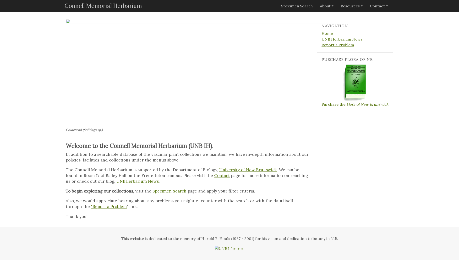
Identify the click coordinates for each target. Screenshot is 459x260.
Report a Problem (338, 44)
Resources (350, 6)
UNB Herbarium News (342, 39)
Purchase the (355, 104)
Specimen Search (297, 6)
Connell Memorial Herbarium (103, 6)
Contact (377, 6)
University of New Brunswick (248, 169)
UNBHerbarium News (137, 181)
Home (327, 33)
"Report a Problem (109, 206)
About (325, 6)
